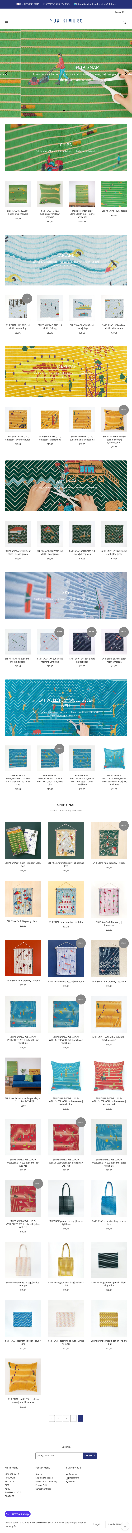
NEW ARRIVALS (12, 1474)
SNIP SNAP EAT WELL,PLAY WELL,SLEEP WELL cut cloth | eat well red (23, 1163)
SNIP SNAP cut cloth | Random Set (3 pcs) (23, 864)
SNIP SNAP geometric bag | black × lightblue (66, 1222)
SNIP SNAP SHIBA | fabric (114, 211)
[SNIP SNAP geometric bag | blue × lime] (109, 1198)
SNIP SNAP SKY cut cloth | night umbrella (114, 660)
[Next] (125, 73)
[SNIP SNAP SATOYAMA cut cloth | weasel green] (18, 534)
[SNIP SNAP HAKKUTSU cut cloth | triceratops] (50, 419)
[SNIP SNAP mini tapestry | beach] (23, 899)
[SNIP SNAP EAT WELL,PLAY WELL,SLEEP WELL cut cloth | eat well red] (23, 1137)
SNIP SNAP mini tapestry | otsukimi (109, 981)
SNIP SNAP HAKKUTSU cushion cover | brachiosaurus (23, 1401)
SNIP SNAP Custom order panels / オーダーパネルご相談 (23, 1100)
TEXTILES (9, 1481)
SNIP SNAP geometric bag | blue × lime (109, 1222)
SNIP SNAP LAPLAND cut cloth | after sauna (114, 327)
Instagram (74, 1477)
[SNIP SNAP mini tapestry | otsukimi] (109, 958)
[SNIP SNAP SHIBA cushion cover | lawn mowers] (50, 194)
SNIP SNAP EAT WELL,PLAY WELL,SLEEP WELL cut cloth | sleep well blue (82, 780)
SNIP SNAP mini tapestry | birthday (66, 922)
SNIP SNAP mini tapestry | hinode (23, 980)
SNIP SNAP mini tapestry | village (109, 863)
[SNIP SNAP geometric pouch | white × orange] (66, 1318)
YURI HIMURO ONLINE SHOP (40, 1522)
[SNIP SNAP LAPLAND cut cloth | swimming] (18, 308)
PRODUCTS (10, 1477)
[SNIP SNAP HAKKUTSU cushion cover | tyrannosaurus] (114, 419)
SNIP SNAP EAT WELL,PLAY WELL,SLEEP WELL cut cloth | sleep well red (23, 1224)
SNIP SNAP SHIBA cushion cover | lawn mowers (50, 214)
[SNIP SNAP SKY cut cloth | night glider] (82, 641)
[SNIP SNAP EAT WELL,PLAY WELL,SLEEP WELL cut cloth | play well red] (66, 1137)
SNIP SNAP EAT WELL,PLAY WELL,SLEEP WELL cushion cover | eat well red (109, 1101)
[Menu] (7, 22)
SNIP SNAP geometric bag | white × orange (23, 1284)
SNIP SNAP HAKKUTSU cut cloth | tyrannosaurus (17, 438)
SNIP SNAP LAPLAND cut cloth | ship (82, 327)
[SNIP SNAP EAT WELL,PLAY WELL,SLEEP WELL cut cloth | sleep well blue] (82, 758)
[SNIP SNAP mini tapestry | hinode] (23, 958)
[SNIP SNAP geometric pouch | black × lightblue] (109, 1260)
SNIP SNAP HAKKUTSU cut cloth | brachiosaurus (82, 438)
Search (38, 1474)
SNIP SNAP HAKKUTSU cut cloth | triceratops (50, 438)
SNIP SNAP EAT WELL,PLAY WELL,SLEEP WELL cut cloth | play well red (66, 1163)
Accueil (53, 810)
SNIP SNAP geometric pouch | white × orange (66, 1342)
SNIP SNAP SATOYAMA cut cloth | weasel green (18, 552)
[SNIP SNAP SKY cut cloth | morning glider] (18, 641)
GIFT (7, 1485)
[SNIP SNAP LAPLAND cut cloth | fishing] (50, 308)
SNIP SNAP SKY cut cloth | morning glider (18, 660)
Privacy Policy (42, 1485)
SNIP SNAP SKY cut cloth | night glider (82, 660)
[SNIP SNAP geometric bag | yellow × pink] (66, 1260)
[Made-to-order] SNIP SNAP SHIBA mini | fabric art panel (82, 214)
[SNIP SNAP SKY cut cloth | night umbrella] (114, 641)
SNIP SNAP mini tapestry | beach (23, 921)
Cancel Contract (43, 1489)
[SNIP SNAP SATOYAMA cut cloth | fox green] (114, 534)
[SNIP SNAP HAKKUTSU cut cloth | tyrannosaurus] (18, 419)
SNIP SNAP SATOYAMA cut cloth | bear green (50, 552)
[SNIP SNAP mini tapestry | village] (109, 840)
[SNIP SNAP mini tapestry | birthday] (66, 899)
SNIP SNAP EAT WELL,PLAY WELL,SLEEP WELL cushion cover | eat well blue (114, 780)
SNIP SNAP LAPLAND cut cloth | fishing (50, 327)
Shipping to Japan (44, 1477)
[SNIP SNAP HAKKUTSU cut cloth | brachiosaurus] (82, 419)
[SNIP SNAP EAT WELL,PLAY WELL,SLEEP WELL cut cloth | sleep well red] (23, 1198)
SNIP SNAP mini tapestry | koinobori (66, 981)
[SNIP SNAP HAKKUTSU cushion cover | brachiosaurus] (23, 1376)
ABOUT (8, 1489)
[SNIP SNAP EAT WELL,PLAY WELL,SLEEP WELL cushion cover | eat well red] (109, 1076)
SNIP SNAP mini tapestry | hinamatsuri (109, 924)
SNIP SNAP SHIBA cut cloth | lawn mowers (17, 212)
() (119, 12)
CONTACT (9, 1496)
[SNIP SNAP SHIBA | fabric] (114, 194)
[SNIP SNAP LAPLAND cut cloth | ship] (82, 308)
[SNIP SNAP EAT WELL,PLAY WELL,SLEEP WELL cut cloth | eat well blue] (18, 758)
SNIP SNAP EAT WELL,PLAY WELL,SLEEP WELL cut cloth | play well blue (50, 780)
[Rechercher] (124, 22)
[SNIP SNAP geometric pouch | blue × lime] (23, 1318)
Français (96, 1524)
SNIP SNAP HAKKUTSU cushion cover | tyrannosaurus (114, 439)
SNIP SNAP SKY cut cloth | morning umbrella (50, 660)
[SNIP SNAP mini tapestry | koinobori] (66, 958)
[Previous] (6, 73)
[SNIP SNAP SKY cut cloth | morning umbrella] (50, 641)
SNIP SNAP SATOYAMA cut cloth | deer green (82, 552)
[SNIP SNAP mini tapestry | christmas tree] (66, 840)
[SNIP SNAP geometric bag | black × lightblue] (66, 1198)
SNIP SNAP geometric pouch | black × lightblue (109, 1284)
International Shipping (46, 1481)
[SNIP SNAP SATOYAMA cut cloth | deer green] (82, 534)
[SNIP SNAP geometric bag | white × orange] (23, 1260)
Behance (73, 1474)
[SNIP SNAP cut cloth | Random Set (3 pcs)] (23, 840)
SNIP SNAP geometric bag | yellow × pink (66, 1284)
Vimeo (72, 1481)
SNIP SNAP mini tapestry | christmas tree (66, 864)
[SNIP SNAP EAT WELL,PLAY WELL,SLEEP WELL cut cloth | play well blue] (50, 758)
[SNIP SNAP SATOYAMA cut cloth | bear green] (50, 534)
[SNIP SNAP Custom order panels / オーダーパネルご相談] (23, 1076)
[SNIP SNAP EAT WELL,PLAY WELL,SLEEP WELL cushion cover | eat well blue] (114, 758)
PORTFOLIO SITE (13, 1492)
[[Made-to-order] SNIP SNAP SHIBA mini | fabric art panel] (82, 194)
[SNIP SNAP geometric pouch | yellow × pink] (109, 1318)
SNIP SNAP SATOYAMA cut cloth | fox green (114, 552)
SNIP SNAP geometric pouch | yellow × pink (109, 1342)
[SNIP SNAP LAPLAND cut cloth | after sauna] (114, 308)
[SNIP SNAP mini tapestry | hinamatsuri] (109, 899)
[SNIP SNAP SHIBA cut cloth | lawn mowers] (18, 194)
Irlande (115, 1524)
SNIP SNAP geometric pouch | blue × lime (23, 1342)
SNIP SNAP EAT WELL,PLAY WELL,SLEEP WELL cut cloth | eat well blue (18, 780)
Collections (64, 810)
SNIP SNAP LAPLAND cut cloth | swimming (18, 327)
